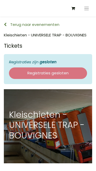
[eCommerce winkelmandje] (73, 8)
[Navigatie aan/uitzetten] (86, 8)
